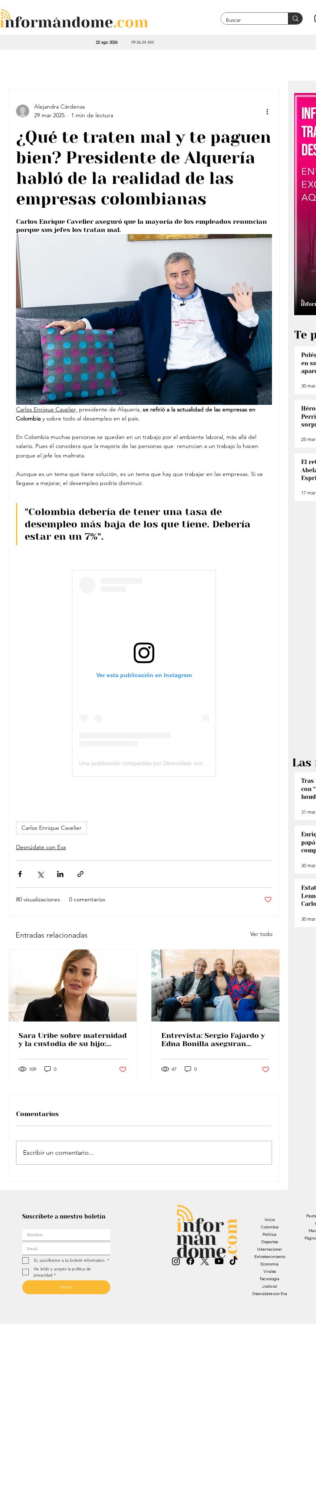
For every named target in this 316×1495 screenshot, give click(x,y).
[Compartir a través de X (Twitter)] (40, 874)
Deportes (269, 1241)
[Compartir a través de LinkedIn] (60, 874)
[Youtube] (219, 1261)
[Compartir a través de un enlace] (80, 874)
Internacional (269, 1249)
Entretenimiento (269, 1256)
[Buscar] (295, 18)
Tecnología (269, 1278)
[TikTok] (233, 1261)
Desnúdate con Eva (41, 847)
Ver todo (261, 934)
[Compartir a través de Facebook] (20, 874)
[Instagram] (176, 1261)
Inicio (270, 1219)
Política (269, 1234)
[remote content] (144, 673)
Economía (269, 1264)
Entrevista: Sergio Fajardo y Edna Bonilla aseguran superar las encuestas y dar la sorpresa (213, 1039)
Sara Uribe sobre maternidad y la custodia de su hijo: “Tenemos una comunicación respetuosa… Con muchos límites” (73, 1039)
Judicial (269, 1286)
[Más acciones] (267, 111)
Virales (269, 1271)
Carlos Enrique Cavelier (51, 827)
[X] (205, 1261)
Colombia (269, 1227)
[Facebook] (190, 1261)
